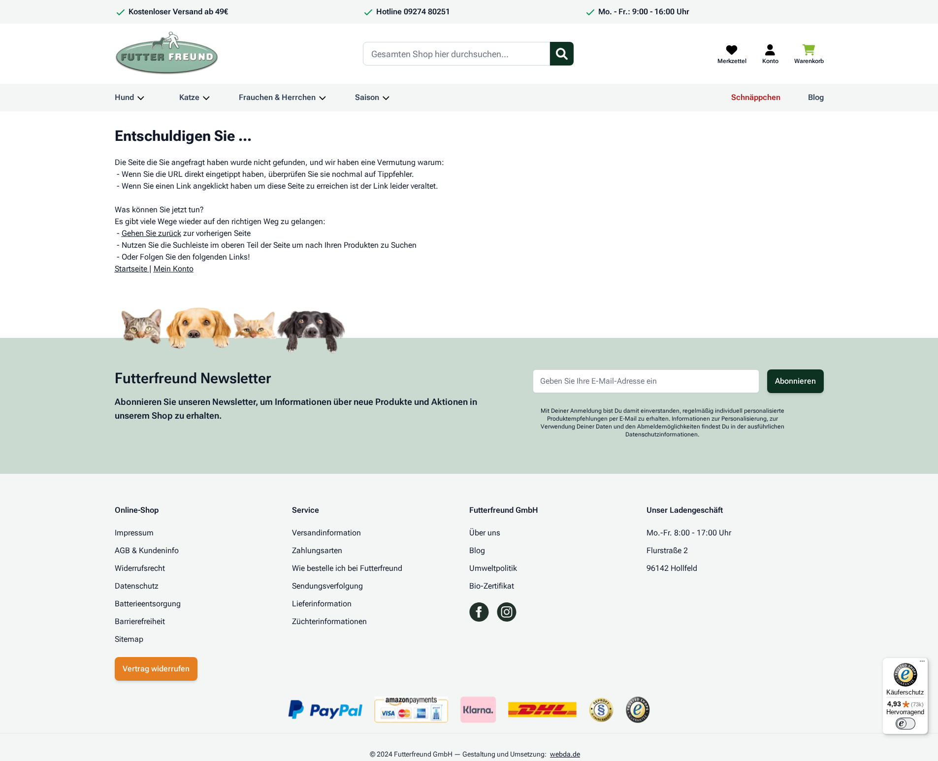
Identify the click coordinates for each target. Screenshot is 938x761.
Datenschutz (137, 586)
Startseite (131, 268)
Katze (189, 97)
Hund (124, 97)
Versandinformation (326, 532)
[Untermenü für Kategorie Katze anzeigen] (206, 97)
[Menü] (922, 663)
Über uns (484, 532)
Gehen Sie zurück (151, 233)
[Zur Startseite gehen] (167, 54)
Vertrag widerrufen (156, 668)
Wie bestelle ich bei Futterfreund (347, 568)
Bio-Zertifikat (491, 586)
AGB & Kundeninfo (147, 550)
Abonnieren (795, 381)
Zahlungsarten (317, 550)
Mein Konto (174, 268)
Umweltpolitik (493, 568)
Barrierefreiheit (140, 621)
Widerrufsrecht (140, 568)
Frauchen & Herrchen (277, 97)
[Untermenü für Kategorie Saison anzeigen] (386, 97)
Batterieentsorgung (148, 603)
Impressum (134, 532)
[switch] (905, 723)
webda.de (565, 754)
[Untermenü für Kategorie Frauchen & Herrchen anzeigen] (322, 97)
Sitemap (129, 639)
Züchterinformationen (329, 621)
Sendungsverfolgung (327, 586)
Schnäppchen (755, 97)
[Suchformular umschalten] (562, 54)
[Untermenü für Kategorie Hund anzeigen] (141, 97)
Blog (816, 97)
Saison (367, 97)
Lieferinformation (322, 603)
